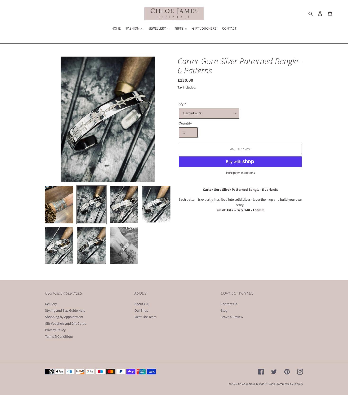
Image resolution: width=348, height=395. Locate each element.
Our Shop (141, 310)
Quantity (185, 123)
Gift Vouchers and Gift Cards (65, 323)
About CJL (141, 304)
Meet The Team (145, 317)
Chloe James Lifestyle (251, 384)
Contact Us (229, 304)
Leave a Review (232, 317)
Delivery (51, 304)
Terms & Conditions (59, 336)
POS (267, 384)
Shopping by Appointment (64, 317)
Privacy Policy (55, 330)
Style (182, 104)
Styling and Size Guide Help (65, 310)
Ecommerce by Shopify (289, 384)
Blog (224, 310)
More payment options (240, 173)
